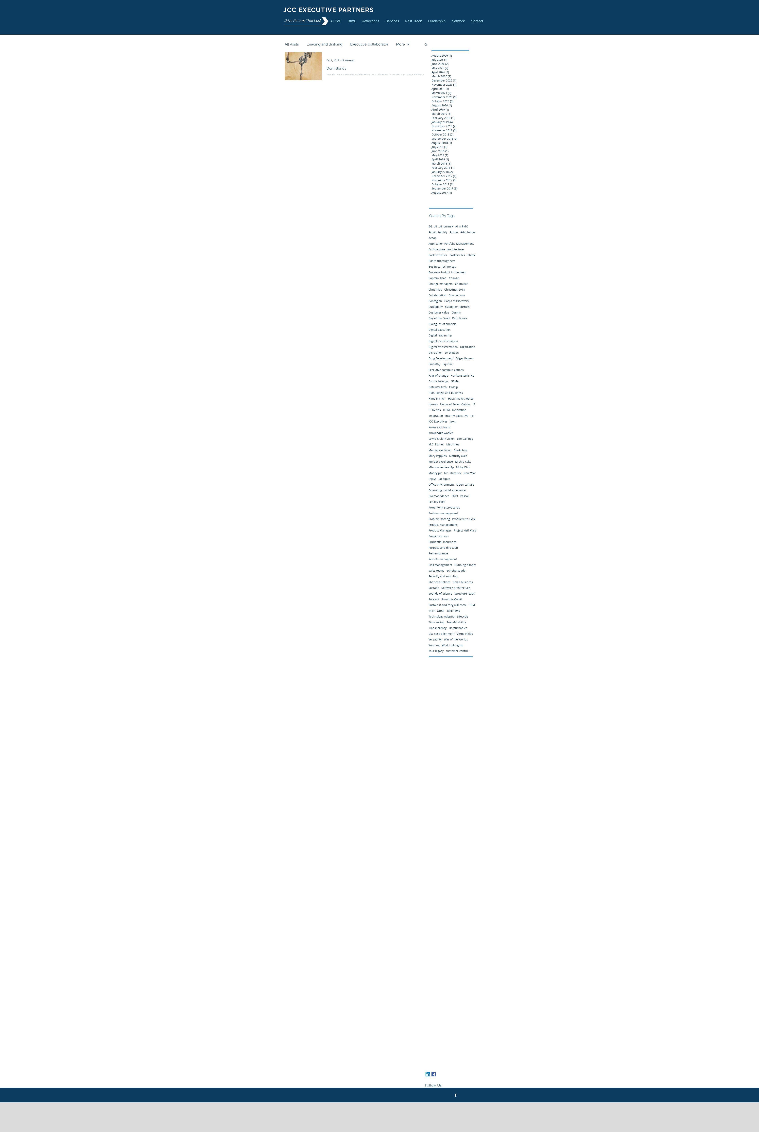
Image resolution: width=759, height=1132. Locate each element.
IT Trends (435, 410)
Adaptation (467, 232)
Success (434, 599)
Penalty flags (437, 501)
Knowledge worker (441, 433)
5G (430, 226)
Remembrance (438, 553)
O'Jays (432, 478)
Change (454, 278)
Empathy (434, 364)
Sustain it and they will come (448, 605)
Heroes (433, 404)
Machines (452, 444)
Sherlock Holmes (439, 582)
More (400, 44)
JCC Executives (438, 421)
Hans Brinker (437, 398)
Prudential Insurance (442, 542)
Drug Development (441, 358)
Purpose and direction (443, 547)
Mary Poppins (438, 456)
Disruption (436, 352)
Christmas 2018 (454, 289)
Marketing (460, 450)
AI (435, 226)
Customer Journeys (457, 306)
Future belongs (438, 381)
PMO (455, 496)
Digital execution (440, 329)
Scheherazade (456, 570)
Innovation (459, 410)
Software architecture (455, 587)
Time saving (436, 622)
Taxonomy (453, 610)
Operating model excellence (447, 490)
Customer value (439, 312)
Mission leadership (441, 467)
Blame (471, 255)
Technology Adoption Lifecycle (448, 616)
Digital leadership (440, 335)
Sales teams (436, 570)
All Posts (292, 44)
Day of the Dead (439, 318)
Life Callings (465, 438)
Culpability (436, 306)
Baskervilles (457, 255)
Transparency (438, 628)
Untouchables (458, 628)
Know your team (439, 427)
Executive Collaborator (369, 44)
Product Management (443, 524)
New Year (470, 473)
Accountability (438, 232)
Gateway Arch (438, 387)
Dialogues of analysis (442, 324)
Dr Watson (452, 352)
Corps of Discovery (456, 301)
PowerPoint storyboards (444, 507)
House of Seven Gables (455, 404)
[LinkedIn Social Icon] (428, 1074)
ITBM (446, 410)
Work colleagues (453, 645)
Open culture (465, 484)
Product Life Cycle (464, 519)
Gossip (453, 387)
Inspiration (436, 415)
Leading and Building (324, 44)
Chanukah (461, 283)
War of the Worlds (456, 639)
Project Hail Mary (465, 530)
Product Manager (440, 530)
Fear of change (438, 375)
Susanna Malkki (451, 599)
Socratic (434, 587)
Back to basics (438, 255)
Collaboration (437, 295)
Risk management (440, 564)
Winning (434, 645)
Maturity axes (458, 456)
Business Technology (442, 266)
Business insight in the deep (447, 272)
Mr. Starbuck (452, 473)
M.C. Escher (436, 444)
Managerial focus (440, 450)
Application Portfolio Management (451, 243)
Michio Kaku (463, 461)
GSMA (455, 381)
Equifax (447, 364)
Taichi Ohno (436, 610)
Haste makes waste (460, 398)
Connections (457, 295)
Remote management (443, 559)
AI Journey (446, 226)
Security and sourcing (443, 576)
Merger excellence (441, 461)
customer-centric (457, 651)
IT (474, 404)
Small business (463, 582)
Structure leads (464, 593)
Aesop (433, 238)
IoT (473, 415)
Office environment (441, 484)
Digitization (467, 347)
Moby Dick (463, 467)
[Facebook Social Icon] (433, 1074)
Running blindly (465, 564)
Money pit (435, 473)
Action (454, 232)
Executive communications (446, 369)
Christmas (435, 289)
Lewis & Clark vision (442, 438)
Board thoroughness (442, 260)
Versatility (435, 639)
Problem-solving (439, 519)
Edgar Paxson (465, 358)
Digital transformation (443, 341)
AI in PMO (461, 226)
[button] (392, 21)
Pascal (464, 496)
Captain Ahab (438, 278)
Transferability (456, 622)
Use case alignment (441, 633)
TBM (472, 605)
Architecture (437, 249)
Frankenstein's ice (462, 375)
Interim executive (456, 415)
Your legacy (436, 651)
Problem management (443, 513)
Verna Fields (465, 633)
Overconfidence (439, 496)
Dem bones (459, 318)
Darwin (456, 312)
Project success (439, 536)
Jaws (453, 421)
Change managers (441, 283)
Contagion (435, 301)
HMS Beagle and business (446, 392)
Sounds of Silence (440, 593)
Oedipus (444, 478)
